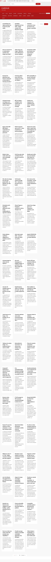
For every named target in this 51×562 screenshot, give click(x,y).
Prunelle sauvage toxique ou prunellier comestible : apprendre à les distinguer (19, 534)
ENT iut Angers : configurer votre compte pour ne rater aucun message (18, 103)
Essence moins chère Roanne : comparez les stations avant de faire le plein (6, 400)
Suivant (22, 555)
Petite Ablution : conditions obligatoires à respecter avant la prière (7, 237)
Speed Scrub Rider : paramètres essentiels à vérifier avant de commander (19, 428)
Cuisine (14, 13)
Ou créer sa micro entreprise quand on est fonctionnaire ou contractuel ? (31, 427)
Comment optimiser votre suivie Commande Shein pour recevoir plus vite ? (19, 317)
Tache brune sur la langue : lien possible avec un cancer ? (7, 317)
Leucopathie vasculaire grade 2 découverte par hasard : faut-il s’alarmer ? (31, 506)
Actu (3, 13)
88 (19, 555)
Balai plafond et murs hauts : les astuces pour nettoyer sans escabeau (18, 346)
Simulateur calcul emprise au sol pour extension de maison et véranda (19, 456)
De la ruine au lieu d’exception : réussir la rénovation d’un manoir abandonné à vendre (31, 182)
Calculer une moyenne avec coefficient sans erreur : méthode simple (31, 103)
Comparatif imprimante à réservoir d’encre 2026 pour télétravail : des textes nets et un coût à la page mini (7, 372)
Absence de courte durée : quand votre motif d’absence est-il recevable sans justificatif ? (31, 129)
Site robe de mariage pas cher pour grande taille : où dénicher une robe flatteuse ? (7, 182)
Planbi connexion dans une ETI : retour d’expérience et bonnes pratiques (19, 129)
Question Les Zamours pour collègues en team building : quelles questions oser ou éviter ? (7, 507)
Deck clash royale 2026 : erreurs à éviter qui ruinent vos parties (19, 237)
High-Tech (10, 15)
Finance (29, 13)
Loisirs (24, 15)
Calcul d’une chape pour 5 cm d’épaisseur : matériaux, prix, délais (31, 208)
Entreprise (20, 13)
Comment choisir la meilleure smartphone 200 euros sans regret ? (31, 317)
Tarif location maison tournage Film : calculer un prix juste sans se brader (19, 182)
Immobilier (15, 15)
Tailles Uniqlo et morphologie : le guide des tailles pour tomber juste (31, 533)
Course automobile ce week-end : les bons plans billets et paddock (19, 506)
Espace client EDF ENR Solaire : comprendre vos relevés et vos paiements (6, 129)
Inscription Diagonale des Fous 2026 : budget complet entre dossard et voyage (19, 26)
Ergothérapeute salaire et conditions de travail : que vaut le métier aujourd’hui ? (19, 290)
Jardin (20, 15)
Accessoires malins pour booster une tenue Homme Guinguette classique (31, 52)
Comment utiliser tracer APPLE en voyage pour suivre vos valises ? (19, 78)
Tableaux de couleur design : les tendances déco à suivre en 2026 (7, 345)
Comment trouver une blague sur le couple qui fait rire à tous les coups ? (7, 103)
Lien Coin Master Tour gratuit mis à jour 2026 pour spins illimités (7, 479)
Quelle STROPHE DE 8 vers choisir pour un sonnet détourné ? (31, 237)
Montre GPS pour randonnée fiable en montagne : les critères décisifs (31, 263)
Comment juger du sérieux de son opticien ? (7, 262)
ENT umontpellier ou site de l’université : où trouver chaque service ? (31, 78)
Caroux (5, 8)
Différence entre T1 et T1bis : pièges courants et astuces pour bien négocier (7, 456)
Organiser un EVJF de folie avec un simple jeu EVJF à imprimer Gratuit (31, 456)
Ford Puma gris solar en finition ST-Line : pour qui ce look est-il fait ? (19, 157)
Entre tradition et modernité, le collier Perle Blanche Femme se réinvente (31, 289)
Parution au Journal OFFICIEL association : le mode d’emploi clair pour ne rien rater (31, 480)
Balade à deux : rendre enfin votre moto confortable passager (6, 157)
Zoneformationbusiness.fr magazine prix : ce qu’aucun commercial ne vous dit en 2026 (31, 371)
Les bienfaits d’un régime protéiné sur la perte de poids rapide (7, 26)
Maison (28, 15)
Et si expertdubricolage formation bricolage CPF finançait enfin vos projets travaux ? (19, 371)
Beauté (10, 13)
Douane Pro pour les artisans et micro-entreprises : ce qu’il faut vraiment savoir (7, 427)
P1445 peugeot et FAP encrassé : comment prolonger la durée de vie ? (19, 400)
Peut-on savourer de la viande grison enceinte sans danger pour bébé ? (7, 52)
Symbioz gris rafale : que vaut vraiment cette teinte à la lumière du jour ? (31, 157)
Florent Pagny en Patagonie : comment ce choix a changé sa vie (19, 207)
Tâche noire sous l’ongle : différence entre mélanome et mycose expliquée (19, 52)
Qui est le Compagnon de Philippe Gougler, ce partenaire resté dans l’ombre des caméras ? (19, 264)
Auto (7, 13)
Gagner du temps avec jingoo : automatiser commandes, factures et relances (19, 480)
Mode (32, 15)
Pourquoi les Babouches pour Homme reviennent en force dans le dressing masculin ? (7, 78)
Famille (25, 13)
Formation (4, 15)
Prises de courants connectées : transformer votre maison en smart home (31, 346)
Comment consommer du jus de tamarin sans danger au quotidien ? (31, 26)
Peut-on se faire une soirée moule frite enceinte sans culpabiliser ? (7, 533)
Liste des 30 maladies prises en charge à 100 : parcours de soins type (7, 290)
